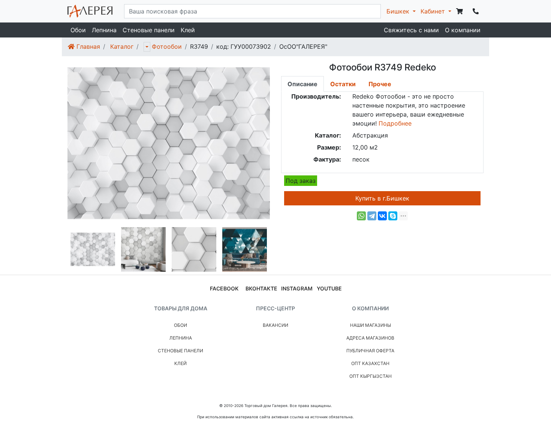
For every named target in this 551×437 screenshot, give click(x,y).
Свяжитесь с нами (411, 30)
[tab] (302, 84)
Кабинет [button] (434, 11)
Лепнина (104, 30)
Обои (78, 30)
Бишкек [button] (398, 11)
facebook (224, 288)
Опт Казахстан (370, 363)
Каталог (121, 46)
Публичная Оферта (370, 350)
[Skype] (392, 215)
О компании (463, 30)
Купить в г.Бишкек (382, 198)
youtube (329, 288)
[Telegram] (371, 215)
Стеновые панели (149, 30)
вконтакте (261, 288)
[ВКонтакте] (382, 215)
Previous (62, 249)
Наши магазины (370, 325)
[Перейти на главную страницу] (89, 11)
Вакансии (275, 325)
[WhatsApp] (361, 215)
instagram (297, 288)
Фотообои (167, 46)
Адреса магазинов (370, 338)
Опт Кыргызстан (370, 376)
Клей (188, 30)
